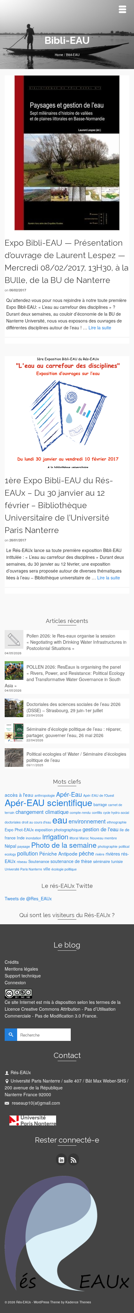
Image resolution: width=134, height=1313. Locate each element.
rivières (113, 854)
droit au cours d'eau (36, 822)
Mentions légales (21, 969)
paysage (23, 846)
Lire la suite (100, 327)
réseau (22, 861)
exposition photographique (58, 830)
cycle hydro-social (116, 812)
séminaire (101, 861)
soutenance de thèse (71, 861)
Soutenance (38, 861)
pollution (27, 853)
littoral (73, 838)
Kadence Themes (78, 1302)
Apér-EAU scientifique (48, 802)
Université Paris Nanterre (23, 869)
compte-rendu (80, 812)
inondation (33, 838)
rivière (99, 854)
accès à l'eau (19, 794)
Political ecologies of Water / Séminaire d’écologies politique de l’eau (76, 757)
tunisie (117, 861)
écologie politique (64, 869)
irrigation (55, 836)
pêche (86, 853)
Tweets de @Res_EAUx (28, 898)
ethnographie (117, 822)
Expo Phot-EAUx (19, 830)
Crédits (12, 962)
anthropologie (45, 795)
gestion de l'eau (100, 829)
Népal (10, 846)
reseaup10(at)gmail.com (35, 1103)
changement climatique (42, 811)
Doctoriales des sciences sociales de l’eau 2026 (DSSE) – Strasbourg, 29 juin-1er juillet (73, 707)
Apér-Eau (69, 794)
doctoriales (13, 822)
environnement (87, 821)
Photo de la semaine (64, 845)
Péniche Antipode (58, 853)
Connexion (15, 982)
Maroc (84, 838)
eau (59, 819)
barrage (100, 804)
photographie (107, 846)
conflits (97, 812)
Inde (21, 838)
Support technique (23, 975)
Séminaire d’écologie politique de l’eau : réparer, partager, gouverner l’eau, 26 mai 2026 (74, 732)
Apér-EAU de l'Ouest (98, 795)
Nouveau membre (103, 838)
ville (46, 869)
